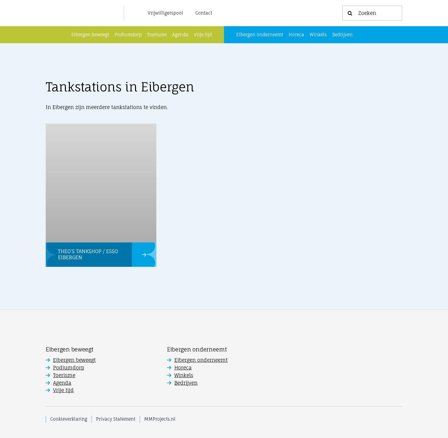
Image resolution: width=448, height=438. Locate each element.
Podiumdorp (68, 368)
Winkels (183, 375)
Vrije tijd (63, 390)
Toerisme (64, 375)
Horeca (183, 368)
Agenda (62, 383)
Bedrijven (185, 383)
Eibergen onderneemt (201, 360)
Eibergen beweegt (74, 360)
